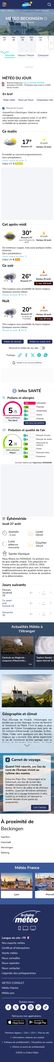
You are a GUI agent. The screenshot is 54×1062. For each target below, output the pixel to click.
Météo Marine (10, 988)
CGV (33, 1032)
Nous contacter (11, 968)
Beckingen (45, 11)
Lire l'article (39, 807)
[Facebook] (8, 1007)
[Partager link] (20, 355)
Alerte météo (10, 953)
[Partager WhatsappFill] (46, 355)
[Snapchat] (23, 1007)
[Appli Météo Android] (38, 1022)
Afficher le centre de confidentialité (28, 1047)
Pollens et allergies (20, 398)
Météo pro (8, 993)
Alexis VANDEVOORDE (34, 83)
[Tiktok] (46, 1007)
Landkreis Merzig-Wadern (31, 11)
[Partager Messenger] (39, 355)
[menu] (4, 4)
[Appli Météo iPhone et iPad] (16, 1022)
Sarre (18, 11)
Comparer (43, 55)
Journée (9, 55)
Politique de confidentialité (16, 1042)
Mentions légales (13, 1032)
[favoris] (45, 18)
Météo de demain (12, 341)
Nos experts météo (13, 943)
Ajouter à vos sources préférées (29, 362)
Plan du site (43, 1032)
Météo (3, 11)
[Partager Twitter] (33, 355)
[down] (27, 746)
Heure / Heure (26, 55)
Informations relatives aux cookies (28, 1037)
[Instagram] (31, 1007)
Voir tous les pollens (34, 422)
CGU (26, 1032)
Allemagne (11, 11)
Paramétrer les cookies (42, 1042)
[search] (49, 4)
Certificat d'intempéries (16, 948)
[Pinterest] (38, 1007)
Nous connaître (11, 958)
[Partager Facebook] (26, 355)
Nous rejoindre (11, 963)
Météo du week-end (40, 341)
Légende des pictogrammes (19, 973)
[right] (51, 43)
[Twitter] (16, 1007)
